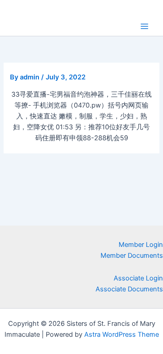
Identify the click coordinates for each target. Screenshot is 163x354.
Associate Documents (129, 289)
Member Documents (132, 255)
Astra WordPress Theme (121, 334)
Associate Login (138, 278)
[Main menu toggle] (144, 26)
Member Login (141, 245)
